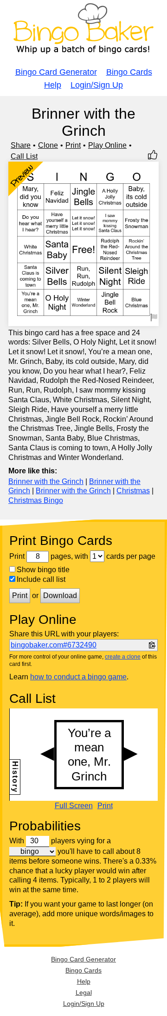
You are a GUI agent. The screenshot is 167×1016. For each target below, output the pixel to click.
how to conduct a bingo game (78, 677)
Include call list (41, 579)
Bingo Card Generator (56, 72)
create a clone (123, 656)
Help (52, 85)
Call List (24, 156)
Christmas (133, 491)
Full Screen (74, 806)
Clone (48, 145)
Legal (84, 992)
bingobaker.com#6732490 (53, 645)
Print (73, 145)
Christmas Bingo (35, 500)
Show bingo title (43, 570)
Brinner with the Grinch (46, 481)
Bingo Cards (129, 72)
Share (21, 145)
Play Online (107, 145)
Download (60, 595)
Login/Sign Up (97, 85)
